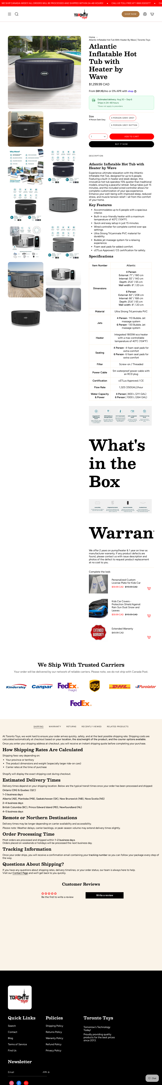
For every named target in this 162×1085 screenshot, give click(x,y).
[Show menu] (9, 14)
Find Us (12, 1050)
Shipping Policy (54, 1025)
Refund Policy (53, 1044)
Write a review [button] (104, 895)
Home (92, 37)
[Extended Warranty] (98, 632)
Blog (10, 1038)
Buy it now (121, 144)
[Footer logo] (20, 997)
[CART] (152, 14)
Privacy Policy (53, 1050)
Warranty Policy (54, 1038)
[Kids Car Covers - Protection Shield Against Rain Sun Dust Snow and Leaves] (98, 608)
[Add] (149, 588)
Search (12, 1025)
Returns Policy (54, 1031)
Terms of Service (17, 1044)
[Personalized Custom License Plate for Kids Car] (98, 584)
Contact (12, 1031)
